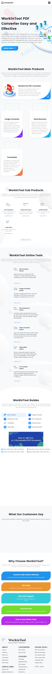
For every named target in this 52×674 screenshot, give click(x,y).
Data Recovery (21, 672)
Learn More (8, 215)
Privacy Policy (5, 662)
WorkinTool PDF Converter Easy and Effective (19, 24)
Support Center (5, 669)
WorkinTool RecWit (22, 661)
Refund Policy (5, 660)
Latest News (4, 652)
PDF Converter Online (40, 649)
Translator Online (38, 662)
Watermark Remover (22, 666)
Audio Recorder (21, 669)
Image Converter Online (40, 652)
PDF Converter (21, 649)
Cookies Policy (5, 657)
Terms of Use (5, 655)
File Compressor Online (40, 655)
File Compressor (22, 664)
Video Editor (21, 659)
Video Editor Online (39, 660)
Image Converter (22, 652)
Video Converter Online (40, 657)
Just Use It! (17, 283)
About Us (4, 649)
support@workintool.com (7, 672)
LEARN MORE (8, 48)
